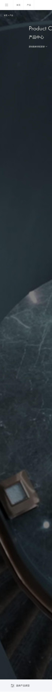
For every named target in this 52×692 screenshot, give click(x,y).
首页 (18, 5)
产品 (29, 5)
